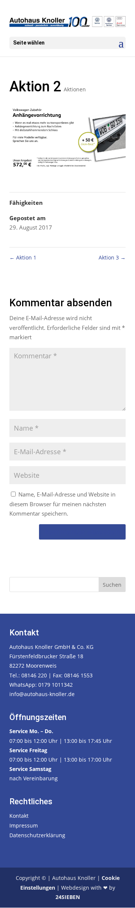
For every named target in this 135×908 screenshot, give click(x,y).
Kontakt (18, 815)
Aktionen (75, 89)
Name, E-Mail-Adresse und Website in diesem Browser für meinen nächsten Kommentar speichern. (62, 504)
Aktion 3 (112, 257)
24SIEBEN (68, 897)
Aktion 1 (22, 257)
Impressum (23, 825)
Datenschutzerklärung (37, 835)
